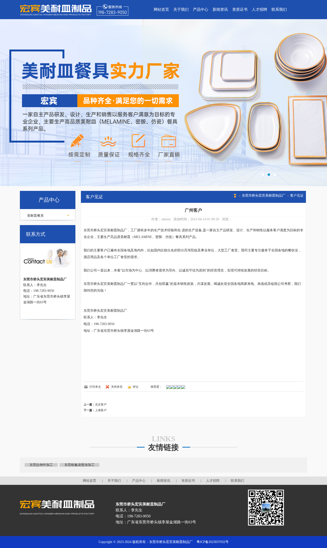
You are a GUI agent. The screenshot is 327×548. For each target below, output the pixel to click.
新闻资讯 (220, 9)
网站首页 (161, 9)
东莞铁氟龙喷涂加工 (79, 465)
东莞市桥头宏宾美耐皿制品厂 (263, 195)
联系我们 (279, 9)
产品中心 (200, 9)
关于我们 (181, 9)
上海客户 (101, 410)
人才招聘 (259, 9)
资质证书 (240, 9)
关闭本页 (117, 386)
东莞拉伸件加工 (41, 465)
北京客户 (101, 404)
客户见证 (297, 195)
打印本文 (95, 386)
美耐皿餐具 (35, 215)
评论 (135, 386)
